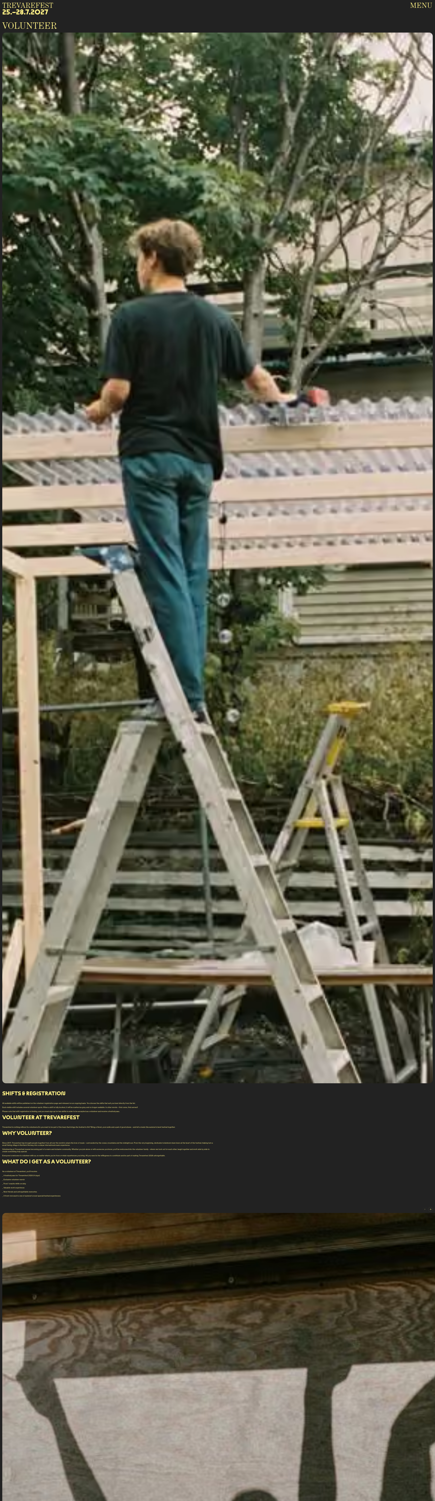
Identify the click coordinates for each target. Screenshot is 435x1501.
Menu (421, 5)
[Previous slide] (425, 1209)
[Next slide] (430, 1209)
